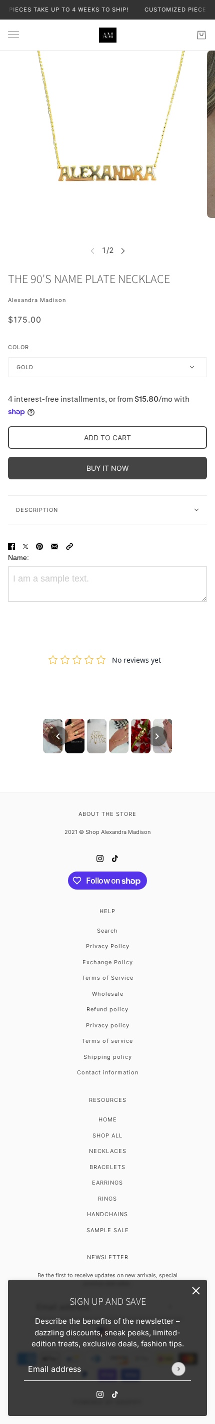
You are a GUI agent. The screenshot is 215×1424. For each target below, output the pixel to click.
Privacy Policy (108, 946)
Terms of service (107, 1040)
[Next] (157, 736)
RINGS (107, 1198)
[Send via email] (54, 546)
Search (107, 930)
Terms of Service (108, 977)
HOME (107, 1119)
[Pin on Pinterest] (39, 546)
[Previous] (58, 736)
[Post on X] (25, 546)
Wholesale (108, 993)
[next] (123, 250)
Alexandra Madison (37, 300)
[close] (196, 1291)
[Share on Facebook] (11, 546)
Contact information (107, 1072)
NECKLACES (107, 1151)
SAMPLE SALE (107, 1230)
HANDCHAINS (107, 1214)
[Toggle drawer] (13, 35)
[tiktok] (115, 1394)
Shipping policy (108, 1056)
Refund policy (107, 1009)
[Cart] (201, 35)
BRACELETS (108, 1167)
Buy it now (107, 468)
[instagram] (100, 1394)
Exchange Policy (107, 962)
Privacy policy (108, 1025)
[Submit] (178, 1368)
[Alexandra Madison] (107, 35)
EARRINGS (107, 1182)
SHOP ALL (107, 1135)
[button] (69, 546)
